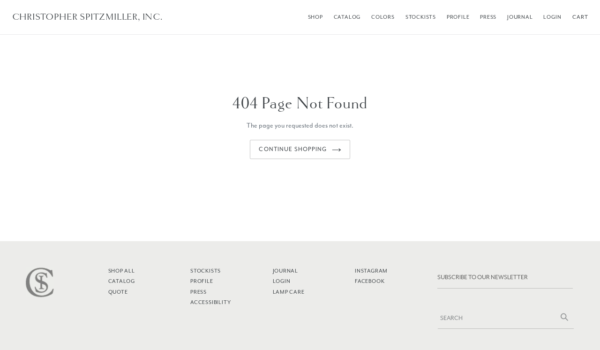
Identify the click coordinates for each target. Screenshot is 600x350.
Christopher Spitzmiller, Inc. (87, 17)
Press (488, 17)
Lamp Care (289, 292)
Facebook (369, 281)
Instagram (371, 270)
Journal (520, 17)
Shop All (121, 270)
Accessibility (210, 302)
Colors (383, 17)
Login (552, 17)
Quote (118, 292)
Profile (458, 17)
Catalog (347, 17)
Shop (315, 17)
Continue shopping (293, 149)
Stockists (420, 17)
